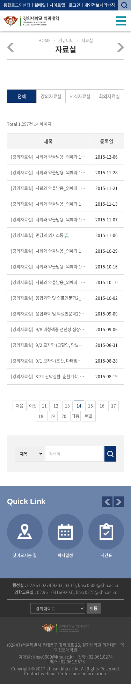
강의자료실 (51, 96)
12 (55, 406)
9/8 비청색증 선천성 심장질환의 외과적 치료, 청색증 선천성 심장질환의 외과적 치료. (48, 329)
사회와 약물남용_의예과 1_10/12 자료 (48, 282)
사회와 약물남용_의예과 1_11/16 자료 (48, 204)
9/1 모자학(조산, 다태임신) (47, 361)
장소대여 (118, 47)
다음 (75, 416)
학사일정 (65, 555)
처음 (19, 406)
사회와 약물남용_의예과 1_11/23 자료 (48, 188)
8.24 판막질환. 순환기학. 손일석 (48, 376)
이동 (93, 608)
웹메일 (40, 5)
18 (40, 416)
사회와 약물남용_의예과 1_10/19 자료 (48, 267)
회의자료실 (109, 96)
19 (52, 416)
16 (102, 406)
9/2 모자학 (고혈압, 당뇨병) (48, 345)
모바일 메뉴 (121, 20)
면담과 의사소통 (38, 235)
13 (67, 406)
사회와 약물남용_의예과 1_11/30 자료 (48, 172)
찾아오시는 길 (25, 555)
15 (90, 406)
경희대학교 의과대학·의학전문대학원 (31, 20)
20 (63, 416)
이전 (33, 406)
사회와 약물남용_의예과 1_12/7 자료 (48, 157)
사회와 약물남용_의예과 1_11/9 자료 (48, 219)
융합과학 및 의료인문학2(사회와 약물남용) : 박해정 (48, 314)
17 (113, 406)
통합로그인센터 (16, 5)
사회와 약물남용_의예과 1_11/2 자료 (48, 251)
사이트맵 (57, 5)
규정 (13, 47)
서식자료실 (80, 96)
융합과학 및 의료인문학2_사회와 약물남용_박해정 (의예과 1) (48, 298)
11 (44, 406)
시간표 (106, 555)
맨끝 (89, 416)
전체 (21, 96)
